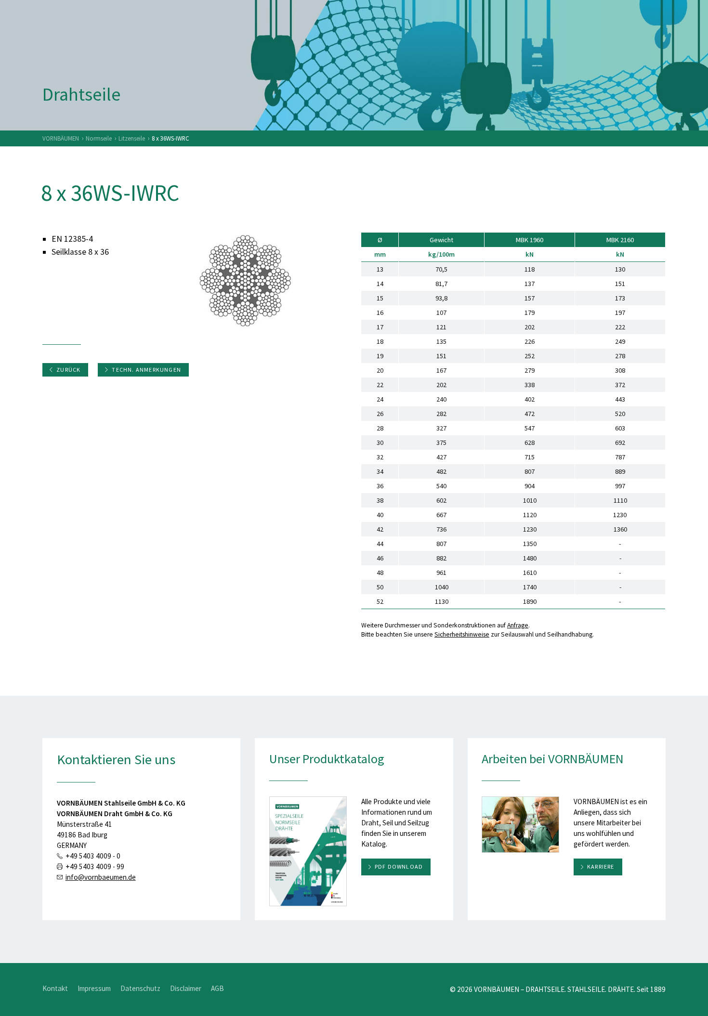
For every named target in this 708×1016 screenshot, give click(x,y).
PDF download (399, 866)
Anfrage (517, 625)
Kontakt (55, 988)
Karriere (601, 866)
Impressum (94, 988)
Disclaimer (185, 988)
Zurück (68, 369)
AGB (217, 988)
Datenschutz (140, 988)
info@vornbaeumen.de (101, 877)
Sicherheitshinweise (461, 634)
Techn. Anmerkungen (146, 369)
